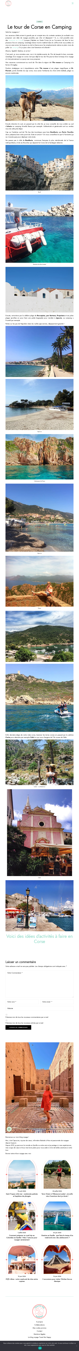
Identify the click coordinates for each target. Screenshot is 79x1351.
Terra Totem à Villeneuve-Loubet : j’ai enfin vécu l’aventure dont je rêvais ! (57, 1195)
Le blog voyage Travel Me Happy (39, 1337)
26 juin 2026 (57, 1233)
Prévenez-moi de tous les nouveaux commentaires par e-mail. (27, 1017)
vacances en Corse (16, 40)
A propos (39, 1322)
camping (15, 47)
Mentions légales (39, 1334)
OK (40, 1348)
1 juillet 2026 (22, 1233)
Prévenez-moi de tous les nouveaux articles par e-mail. (24, 1023)
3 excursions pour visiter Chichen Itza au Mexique (57, 1280)
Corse (40, 21)
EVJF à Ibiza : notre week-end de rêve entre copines (22, 1280)
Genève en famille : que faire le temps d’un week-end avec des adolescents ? (57, 1236)
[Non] (77, 1346)
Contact (39, 1331)
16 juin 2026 (57, 1276)
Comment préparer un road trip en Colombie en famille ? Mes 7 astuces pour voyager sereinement (21, 1237)
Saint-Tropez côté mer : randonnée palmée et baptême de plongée (22, 1195)
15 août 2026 (22, 1191)
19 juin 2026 (22, 1276)
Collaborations (39, 1325)
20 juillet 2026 (57, 1191)
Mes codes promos (39, 1328)
